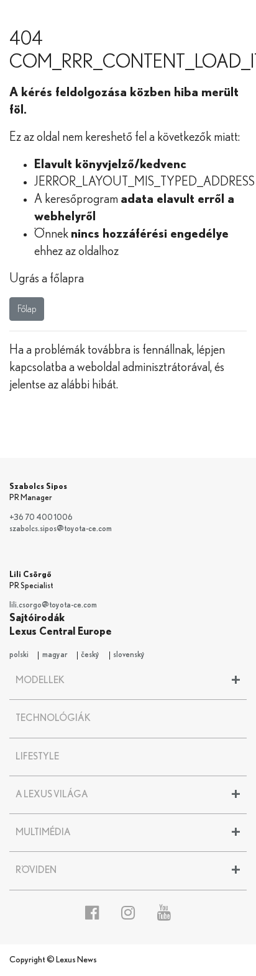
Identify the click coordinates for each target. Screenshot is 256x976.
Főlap (26, 309)
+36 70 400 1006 (41, 518)
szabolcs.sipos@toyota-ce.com (60, 529)
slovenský (129, 655)
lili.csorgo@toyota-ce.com (53, 605)
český (90, 655)
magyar (55, 655)
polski (19, 655)
